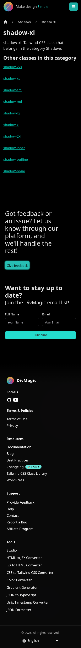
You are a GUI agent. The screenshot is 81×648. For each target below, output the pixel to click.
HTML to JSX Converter (24, 557)
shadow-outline (15, 159)
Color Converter (19, 580)
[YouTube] (16, 400)
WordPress (15, 480)
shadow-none (14, 171)
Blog (10, 453)
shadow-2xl (12, 136)
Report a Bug (17, 522)
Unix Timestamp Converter (28, 602)
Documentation (19, 447)
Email (46, 314)
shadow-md (12, 101)
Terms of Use (17, 419)
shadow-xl (49, 22)
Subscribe (41, 335)
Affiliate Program (20, 529)
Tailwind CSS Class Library (27, 473)
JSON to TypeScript (21, 595)
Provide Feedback (20, 502)
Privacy (12, 425)
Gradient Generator (22, 587)
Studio (12, 550)
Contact (13, 515)
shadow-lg (11, 113)
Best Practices (18, 460)
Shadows (24, 22)
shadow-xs (11, 78)
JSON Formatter (19, 610)
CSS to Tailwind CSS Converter (30, 572)
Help (10, 509)
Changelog (15, 467)
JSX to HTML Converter (24, 565)
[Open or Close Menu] (73, 6)
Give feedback (17, 265)
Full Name (12, 314)
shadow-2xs (12, 67)
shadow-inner (14, 148)
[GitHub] (9, 399)
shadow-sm (12, 90)
